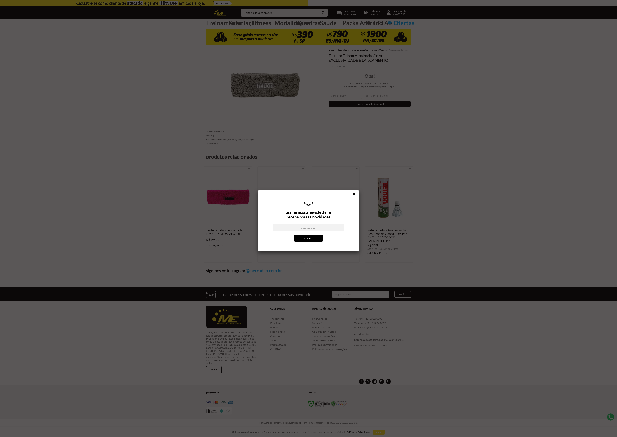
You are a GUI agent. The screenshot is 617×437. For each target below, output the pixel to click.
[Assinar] (308, 238)
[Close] (355, 195)
